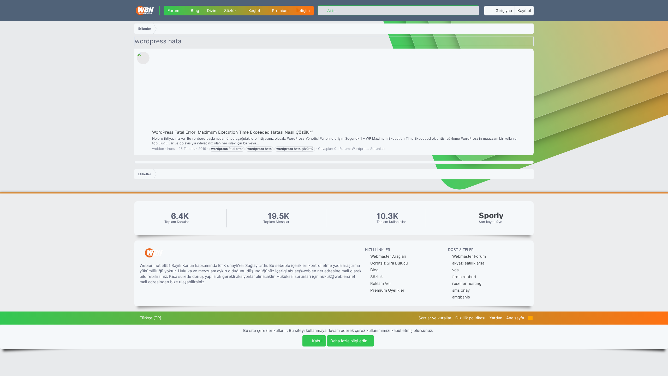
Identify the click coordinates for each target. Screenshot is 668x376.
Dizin (211, 10)
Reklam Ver (380, 283)
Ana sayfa (515, 317)
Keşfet (254, 10)
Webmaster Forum (469, 256)
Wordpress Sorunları (368, 148)
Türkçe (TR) (150, 317)
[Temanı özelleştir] (488, 10)
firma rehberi (464, 276)
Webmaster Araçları (387, 256)
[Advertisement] (341, 90)
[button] (183, 10)
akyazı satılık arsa (468, 263)
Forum (173, 10)
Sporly (491, 215)
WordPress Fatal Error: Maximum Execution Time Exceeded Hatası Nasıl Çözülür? (232, 132)
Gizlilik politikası (470, 317)
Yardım (496, 317)
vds (455, 269)
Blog (195, 10)
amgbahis (461, 297)
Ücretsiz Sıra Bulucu (388, 263)
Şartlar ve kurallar (435, 317)
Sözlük (230, 10)
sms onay (461, 290)
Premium (280, 10)
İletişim (303, 10)
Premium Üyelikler (386, 290)
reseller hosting (466, 283)
